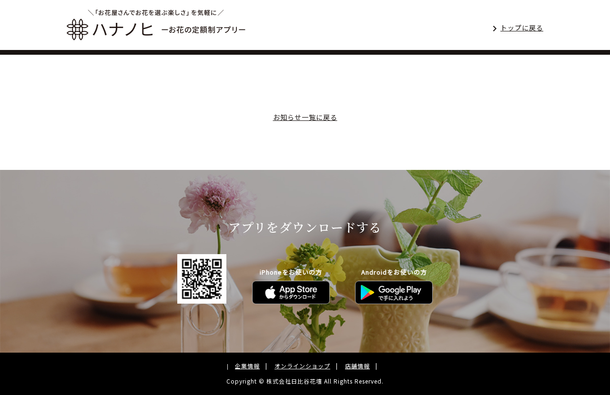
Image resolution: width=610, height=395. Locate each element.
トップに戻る (521, 27)
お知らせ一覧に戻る (305, 117)
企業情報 (247, 366)
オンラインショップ (302, 366)
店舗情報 (357, 366)
